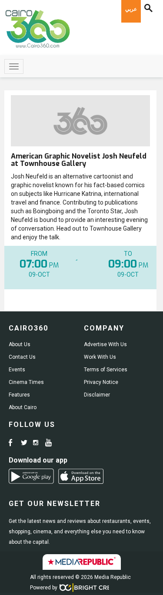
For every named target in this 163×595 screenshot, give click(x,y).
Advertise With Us (105, 344)
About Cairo (23, 407)
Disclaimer (97, 395)
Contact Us (22, 357)
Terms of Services (105, 370)
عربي (131, 9)
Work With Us (100, 357)
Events (17, 370)
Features (19, 395)
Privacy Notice (101, 382)
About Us (19, 344)
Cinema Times (26, 382)
